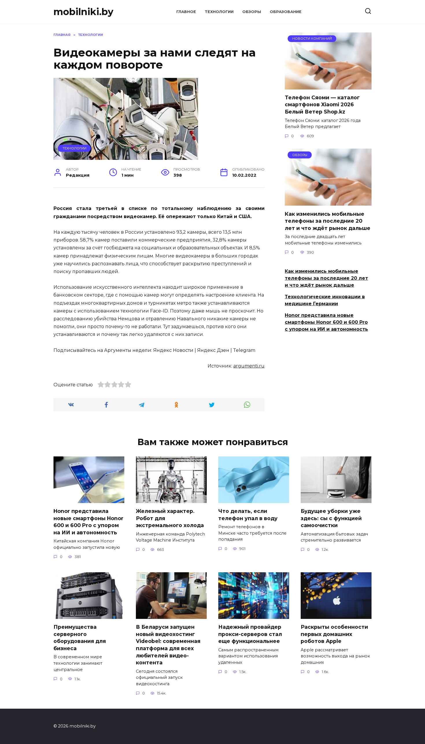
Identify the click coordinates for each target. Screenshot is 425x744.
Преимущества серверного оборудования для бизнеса (79, 637)
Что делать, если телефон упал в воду (248, 514)
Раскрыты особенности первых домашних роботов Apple (334, 634)
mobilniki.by (83, 11)
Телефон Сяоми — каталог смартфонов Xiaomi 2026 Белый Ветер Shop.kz (322, 104)
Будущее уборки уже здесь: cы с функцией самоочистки (331, 518)
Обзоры (251, 12)
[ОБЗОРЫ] (328, 202)
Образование (286, 12)
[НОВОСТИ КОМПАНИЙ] (328, 86)
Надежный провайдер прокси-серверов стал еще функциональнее (250, 634)
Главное (186, 12)
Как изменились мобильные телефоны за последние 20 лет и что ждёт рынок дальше (327, 221)
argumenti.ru (249, 366)
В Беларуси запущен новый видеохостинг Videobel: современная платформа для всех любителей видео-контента (168, 645)
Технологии (219, 12)
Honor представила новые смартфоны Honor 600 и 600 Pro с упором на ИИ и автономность (326, 322)
